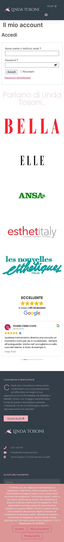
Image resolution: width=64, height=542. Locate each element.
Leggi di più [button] (10, 351)
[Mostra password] (55, 65)
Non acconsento (40, 528)
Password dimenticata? (18, 77)
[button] (46, 14)
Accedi (11, 71)
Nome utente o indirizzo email (28, 48)
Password (16, 60)
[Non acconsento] (59, 512)
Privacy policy (32, 535)
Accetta (19, 528)
